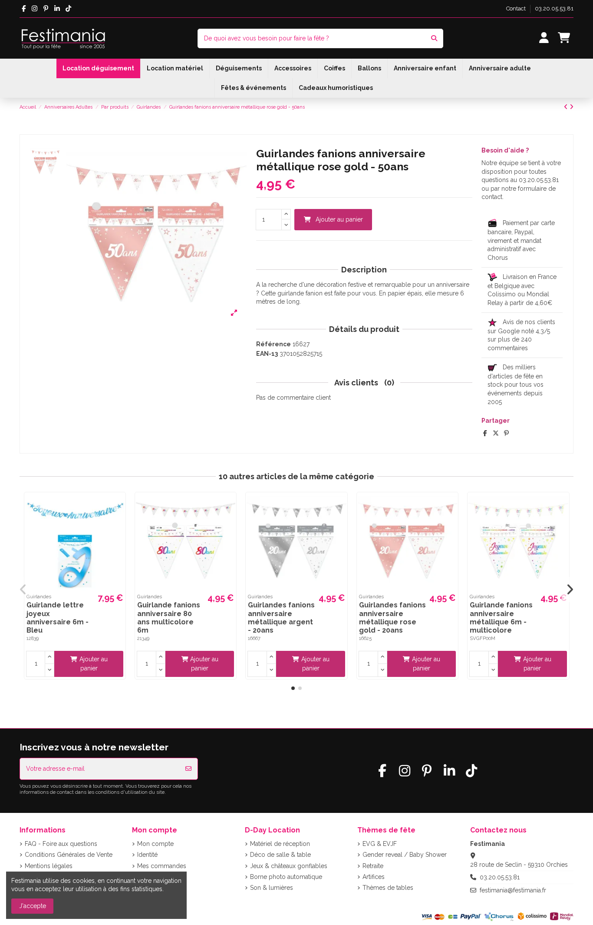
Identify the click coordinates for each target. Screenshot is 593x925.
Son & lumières (271, 887)
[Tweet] (496, 433)
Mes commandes (161, 865)
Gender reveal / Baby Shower (404, 854)
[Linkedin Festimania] (57, 9)
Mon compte (155, 843)
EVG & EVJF (379, 843)
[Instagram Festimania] (34, 9)
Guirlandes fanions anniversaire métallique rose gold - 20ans (392, 617)
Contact (516, 8)
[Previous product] (567, 106)
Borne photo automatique (286, 876)
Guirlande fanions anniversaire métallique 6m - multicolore (501, 617)
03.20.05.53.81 (554, 8)
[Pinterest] (506, 433)
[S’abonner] (188, 768)
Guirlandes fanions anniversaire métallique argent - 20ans (281, 617)
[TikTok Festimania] (68, 9)
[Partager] (485, 433)
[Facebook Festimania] (24, 9)
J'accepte (32, 905)
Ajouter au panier (339, 219)
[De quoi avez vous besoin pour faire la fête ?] (434, 38)
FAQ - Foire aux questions (61, 843)
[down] (286, 224)
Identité (147, 854)
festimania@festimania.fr (513, 890)
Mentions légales (48, 865)
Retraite (372, 865)
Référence (273, 344)
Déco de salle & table (280, 854)
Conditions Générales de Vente (68, 854)
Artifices (373, 876)
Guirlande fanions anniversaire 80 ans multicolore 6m (168, 617)
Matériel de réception (280, 843)
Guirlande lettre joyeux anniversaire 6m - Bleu (57, 617)
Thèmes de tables (387, 887)
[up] (286, 214)
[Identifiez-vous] (544, 38)
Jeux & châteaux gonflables (288, 865)
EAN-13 (267, 353)
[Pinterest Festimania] (46, 9)
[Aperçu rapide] (118, 506)
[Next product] (571, 106)
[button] (293, 688)
